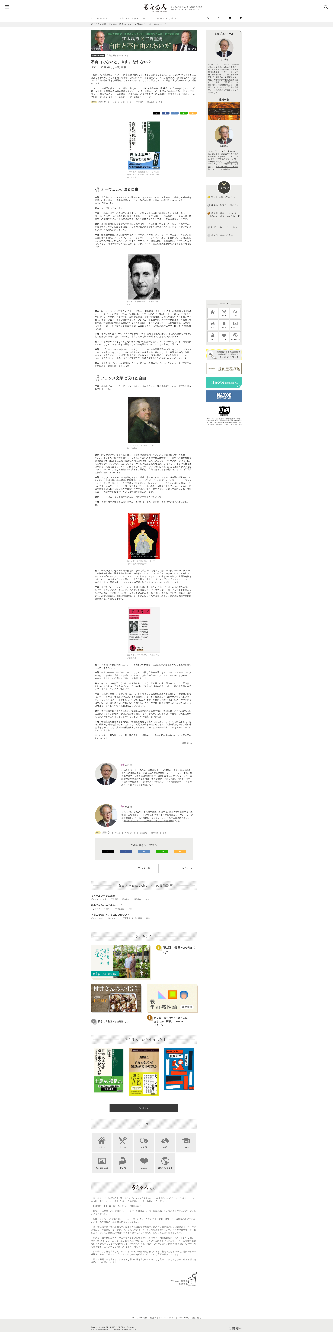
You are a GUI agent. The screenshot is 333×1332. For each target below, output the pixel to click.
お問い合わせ (196, 1318)
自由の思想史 (175, 782)
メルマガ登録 (142, 1318)
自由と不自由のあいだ (117, 55)
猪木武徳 (150, 102)
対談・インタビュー (133, 18)
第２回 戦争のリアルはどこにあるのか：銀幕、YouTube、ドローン (171, 1021)
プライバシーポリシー (167, 1318)
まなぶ (94, 102)
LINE (184, 113)
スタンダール (126, 102)
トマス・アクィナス (103, 909)
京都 (96, 899)
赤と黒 (156, 502)
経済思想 (170, 779)
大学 (104, 899)
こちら (240, 424)
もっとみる (144, 1108)
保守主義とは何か (177, 818)
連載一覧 (102, 18)
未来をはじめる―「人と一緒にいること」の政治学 (148, 821)
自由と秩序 (184, 779)
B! (174, 113)
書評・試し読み (167, 18)
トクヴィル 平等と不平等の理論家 (159, 815)
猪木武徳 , (108, 67)
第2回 (186, 743)
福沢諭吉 (137, 899)
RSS (132, 1318)
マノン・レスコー (180, 579)
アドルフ (150, 582)
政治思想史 (119, 909)
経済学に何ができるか (153, 782)
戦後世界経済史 (131, 782)
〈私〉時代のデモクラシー (149, 818)
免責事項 (153, 1318)
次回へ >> (187, 868)
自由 (160, 102)
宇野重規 (121, 67)
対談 (100, 102)
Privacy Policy (183, 1318)
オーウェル (112, 102)
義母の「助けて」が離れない (113, 1021)
